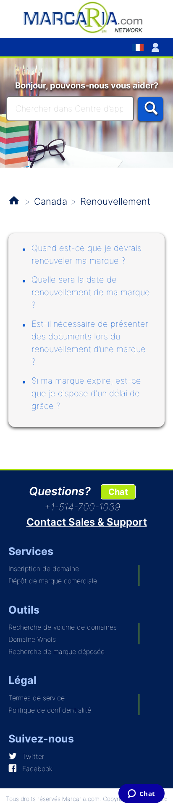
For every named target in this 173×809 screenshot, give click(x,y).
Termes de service (36, 698)
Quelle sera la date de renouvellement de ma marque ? (90, 292)
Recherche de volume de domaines (62, 627)
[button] (157, 47)
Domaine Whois (32, 639)
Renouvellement (115, 201)
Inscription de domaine (43, 568)
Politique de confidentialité (49, 710)
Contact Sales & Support (86, 522)
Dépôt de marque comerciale (52, 581)
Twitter (33, 756)
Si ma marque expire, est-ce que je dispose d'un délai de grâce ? (86, 393)
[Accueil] (86, 17)
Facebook (37, 768)
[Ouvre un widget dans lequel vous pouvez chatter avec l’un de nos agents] (141, 794)
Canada (50, 201)
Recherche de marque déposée (56, 651)
